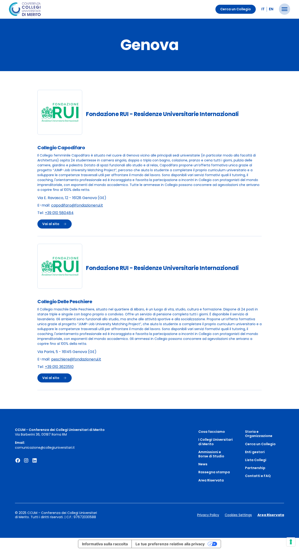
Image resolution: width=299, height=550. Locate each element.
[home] (25, 9)
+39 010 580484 (59, 213)
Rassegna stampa (214, 472)
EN (271, 9)
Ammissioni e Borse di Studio (211, 454)
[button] (284, 9)
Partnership (255, 468)
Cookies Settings (238, 515)
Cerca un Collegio (235, 9)
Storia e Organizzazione (258, 433)
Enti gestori (255, 452)
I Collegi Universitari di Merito (215, 441)
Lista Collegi (255, 460)
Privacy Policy (208, 515)
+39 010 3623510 (59, 366)
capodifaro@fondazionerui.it (77, 205)
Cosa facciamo (211, 431)
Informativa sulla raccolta (105, 544)
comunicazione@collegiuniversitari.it (45, 447)
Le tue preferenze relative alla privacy (170, 544)
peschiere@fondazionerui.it (76, 359)
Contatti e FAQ (258, 476)
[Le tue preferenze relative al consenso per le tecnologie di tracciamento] (290, 541)
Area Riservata (211, 480)
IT (263, 9)
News (202, 464)
